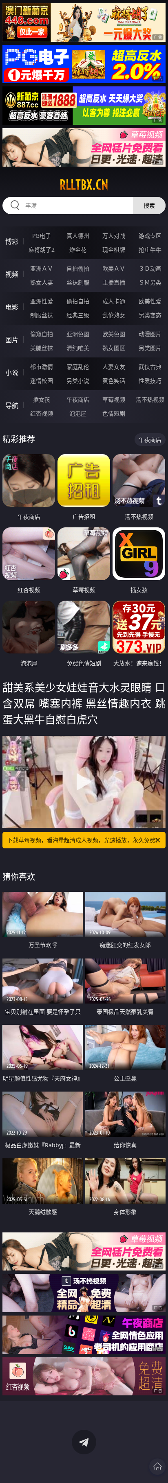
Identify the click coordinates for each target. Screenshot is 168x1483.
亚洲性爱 (41, 301)
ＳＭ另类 (150, 282)
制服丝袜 (41, 315)
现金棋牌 (113, 249)
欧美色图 (113, 334)
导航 (11, 405)
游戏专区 (150, 236)
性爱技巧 (150, 380)
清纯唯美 (77, 348)
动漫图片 (150, 334)
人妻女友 (113, 367)
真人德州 (77, 236)
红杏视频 (41, 413)
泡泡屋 (77, 413)
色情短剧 (113, 413)
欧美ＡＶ (113, 268)
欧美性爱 (150, 301)
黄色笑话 (113, 380)
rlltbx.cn (84, 184)
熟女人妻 (41, 282)
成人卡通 (113, 301)
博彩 (11, 241)
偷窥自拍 (41, 334)
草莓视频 (113, 399)
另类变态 (150, 315)
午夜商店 (77, 399)
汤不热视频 (150, 399)
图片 (11, 339)
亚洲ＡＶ (41, 268)
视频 (11, 274)
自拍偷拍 (77, 268)
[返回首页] (157, 1466)
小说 (11, 372)
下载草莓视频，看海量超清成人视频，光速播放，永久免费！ (84, 840)
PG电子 (41, 236)
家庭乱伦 (77, 367)
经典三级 (77, 315)
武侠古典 (150, 367)
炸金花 (77, 249)
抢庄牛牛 (150, 249)
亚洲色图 (77, 334)
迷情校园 (41, 380)
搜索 (149, 205)
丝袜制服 (77, 282)
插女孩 (41, 399)
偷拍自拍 (77, 301)
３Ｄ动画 (150, 268)
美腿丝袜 (41, 348)
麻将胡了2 (42, 249)
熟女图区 (113, 348)
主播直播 (113, 282)
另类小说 (77, 380)
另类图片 (150, 348)
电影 (11, 307)
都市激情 (41, 367)
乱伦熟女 (113, 315)
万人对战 (113, 236)
